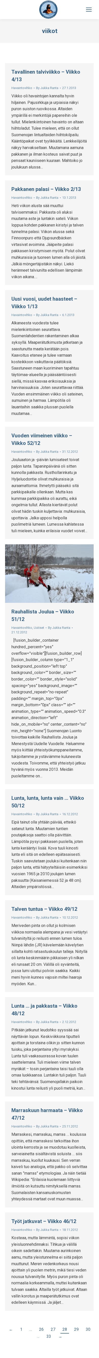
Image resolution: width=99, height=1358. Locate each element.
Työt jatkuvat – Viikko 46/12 (43, 1221)
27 (53, 1329)
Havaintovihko (21, 88)
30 (88, 1329)
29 (76, 1329)
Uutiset (39, 628)
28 (64, 1329)
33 (48, 1336)
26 (41, 1329)
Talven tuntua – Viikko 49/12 (44, 909)
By (47, 88)
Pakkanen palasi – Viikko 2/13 (46, 189)
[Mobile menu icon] (89, 10)
